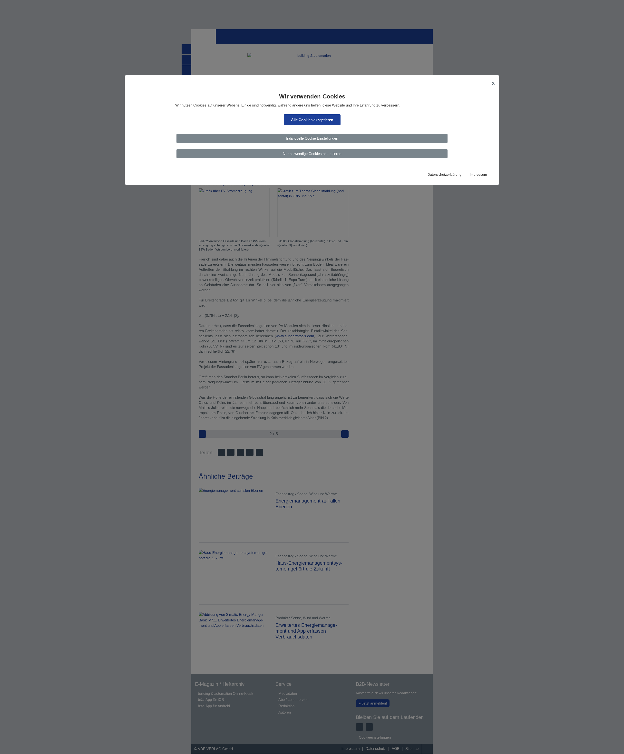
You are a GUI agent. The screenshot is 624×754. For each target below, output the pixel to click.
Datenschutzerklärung (444, 174)
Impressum (478, 174)
